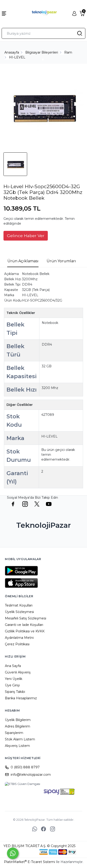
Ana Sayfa (13, 666)
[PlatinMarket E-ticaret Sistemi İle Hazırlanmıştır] (23, 852)
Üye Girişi (12, 685)
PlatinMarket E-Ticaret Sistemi (29, 862)
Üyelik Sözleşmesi (19, 612)
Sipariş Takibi (15, 692)
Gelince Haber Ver (25, 235)
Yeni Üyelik (13, 679)
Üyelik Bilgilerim (18, 720)
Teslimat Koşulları (18, 605)
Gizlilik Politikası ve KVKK (25, 631)
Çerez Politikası (17, 644)
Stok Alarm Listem (20, 739)
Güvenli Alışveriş (18, 672)
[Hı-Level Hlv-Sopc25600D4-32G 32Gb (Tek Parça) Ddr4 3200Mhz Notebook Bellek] (43, 107)
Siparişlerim (14, 733)
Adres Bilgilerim (17, 726)
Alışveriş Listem (17, 746)
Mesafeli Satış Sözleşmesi (25, 618)
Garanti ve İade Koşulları (24, 625)
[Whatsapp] (13, 853)
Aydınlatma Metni (19, 638)
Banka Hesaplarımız (21, 698)
